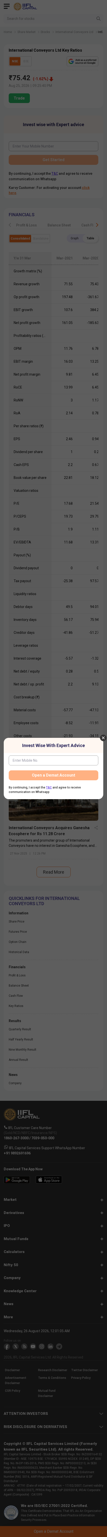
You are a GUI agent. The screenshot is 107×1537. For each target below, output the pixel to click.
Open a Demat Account (53, 775)
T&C (49, 787)
